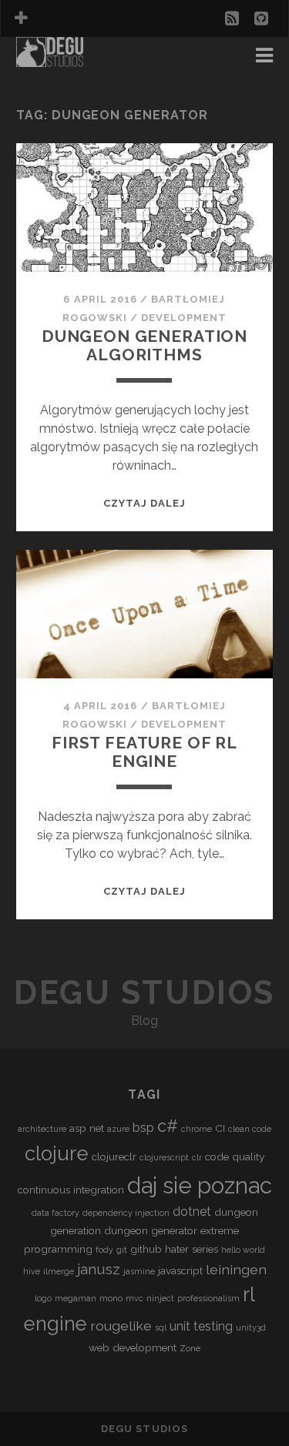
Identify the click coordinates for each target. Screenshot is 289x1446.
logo (43, 1298)
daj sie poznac (199, 1185)
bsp (143, 1127)
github (146, 1249)
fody (104, 1249)
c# (167, 1126)
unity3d (251, 1327)
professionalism (208, 1298)
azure (118, 1128)
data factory (55, 1212)
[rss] (232, 18)
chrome (196, 1128)
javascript (180, 1270)
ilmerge (58, 1271)
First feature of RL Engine (144, 752)
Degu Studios (144, 993)
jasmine (139, 1271)
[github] (261, 18)
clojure (57, 1153)
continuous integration (71, 1189)
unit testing (201, 1326)
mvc (134, 1298)
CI (220, 1128)
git (121, 1249)
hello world (243, 1249)
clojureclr (114, 1156)
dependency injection (126, 1212)
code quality (234, 1156)
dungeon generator (150, 1230)
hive (31, 1271)
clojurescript (164, 1157)
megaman (75, 1298)
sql (160, 1327)
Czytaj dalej (145, 503)
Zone (190, 1348)
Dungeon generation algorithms (144, 345)
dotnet (192, 1211)
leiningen (236, 1269)
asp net (86, 1128)
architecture (42, 1128)
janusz (98, 1268)
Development (184, 317)
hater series (191, 1249)
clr (197, 1157)
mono (111, 1298)
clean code (249, 1128)
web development (132, 1347)
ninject (160, 1298)
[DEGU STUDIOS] (50, 60)
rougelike (121, 1325)
